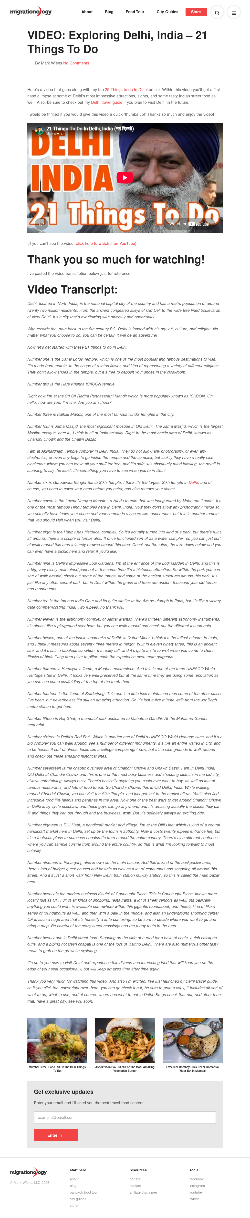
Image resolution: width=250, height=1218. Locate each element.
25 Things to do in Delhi (126, 89)
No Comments (76, 63)
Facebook (196, 1178)
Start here (78, 1169)
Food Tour (135, 11)
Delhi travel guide (106, 102)
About (87, 11)
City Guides (168, 11)
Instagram (197, 1185)
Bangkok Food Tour (84, 1192)
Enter (52, 1135)
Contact (135, 1185)
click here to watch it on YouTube (105, 243)
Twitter (194, 1198)
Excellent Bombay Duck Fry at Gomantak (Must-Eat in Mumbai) (192, 1068)
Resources (138, 1169)
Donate (135, 1178)
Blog (109, 11)
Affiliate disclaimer (143, 1192)
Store (196, 11)
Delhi (193, 482)
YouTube (195, 1192)
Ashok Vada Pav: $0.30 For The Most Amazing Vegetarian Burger (125, 1068)
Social (194, 1169)
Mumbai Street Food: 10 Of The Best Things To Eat (57, 1068)
